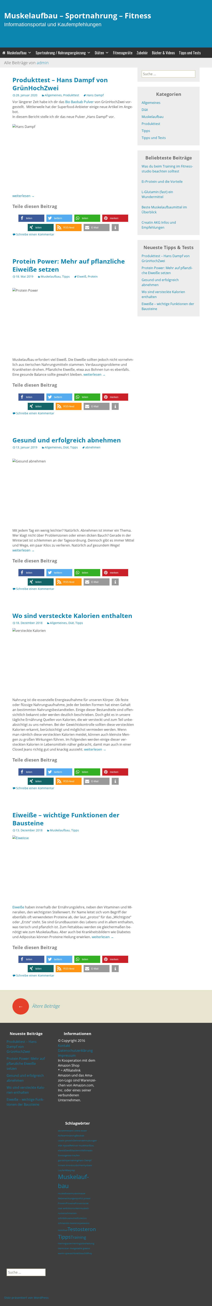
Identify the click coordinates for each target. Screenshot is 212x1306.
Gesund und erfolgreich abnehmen (66, 440)
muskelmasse (78, 1193)
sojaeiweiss (83, 1223)
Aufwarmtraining (67, 1135)
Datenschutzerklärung (75, 1050)
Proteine (70, 1203)
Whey (89, 1253)
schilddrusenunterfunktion (72, 1218)
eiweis (61, 1150)
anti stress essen (78, 1130)
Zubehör (142, 52)
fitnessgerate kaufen (69, 1155)
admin (43, 62)
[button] (31, 218)
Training (78, 1237)
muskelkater (64, 1193)
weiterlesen (23, 196)
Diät (66, 447)
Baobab (80, 1135)
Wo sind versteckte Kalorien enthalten (72, 615)
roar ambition (65, 1208)
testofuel (62, 1230)
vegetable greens (81, 1248)
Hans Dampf (95, 95)
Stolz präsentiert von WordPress (26, 1298)
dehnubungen (89, 1140)
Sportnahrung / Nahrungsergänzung (61, 52)
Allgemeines (53, 95)
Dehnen (77, 1140)
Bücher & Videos (163, 52)
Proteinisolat (82, 1203)
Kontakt (64, 1045)
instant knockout (67, 1165)
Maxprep (70, 1170)
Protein (93, 276)
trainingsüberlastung (83, 1243)
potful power (83, 1198)
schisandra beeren (67, 1223)
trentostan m (65, 1248)
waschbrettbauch (77, 1253)
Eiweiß (81, 276)
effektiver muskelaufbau (81, 1145)
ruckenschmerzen (67, 1213)
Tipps (66, 276)
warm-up (63, 1253)
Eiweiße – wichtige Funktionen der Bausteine (65, 819)
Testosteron (81, 1229)
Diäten (99, 52)
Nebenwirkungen (67, 1198)
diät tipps (63, 1145)
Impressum (67, 1055)
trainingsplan (65, 1243)
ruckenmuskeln (81, 1208)
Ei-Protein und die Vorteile (162, 181)
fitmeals (88, 1150)
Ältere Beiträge (39, 1006)
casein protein (65, 1140)
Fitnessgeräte (122, 52)
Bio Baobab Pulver (79, 102)
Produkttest (71, 95)
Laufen (61, 1170)
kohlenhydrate (84, 1165)
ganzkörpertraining (68, 1160)
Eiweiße (18, 907)
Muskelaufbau (16, 52)
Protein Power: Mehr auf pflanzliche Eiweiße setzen (68, 265)
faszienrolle (78, 1150)
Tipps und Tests (190, 52)
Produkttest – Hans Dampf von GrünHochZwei (60, 84)
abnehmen (92, 447)
